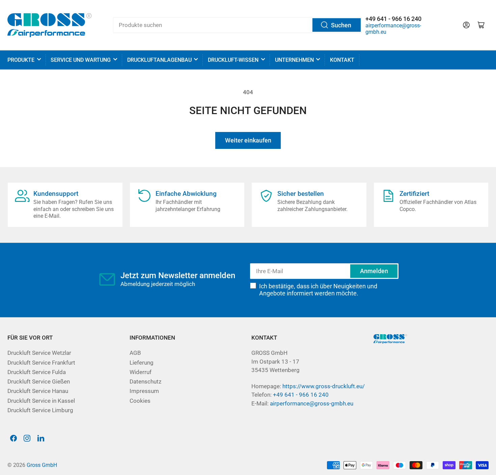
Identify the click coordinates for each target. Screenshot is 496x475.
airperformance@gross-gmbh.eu (311, 403)
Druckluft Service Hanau (37, 391)
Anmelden (374, 270)
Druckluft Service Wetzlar (39, 353)
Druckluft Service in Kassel (41, 401)
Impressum (144, 391)
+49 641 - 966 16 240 (301, 395)
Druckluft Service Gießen (38, 381)
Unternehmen (294, 60)
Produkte (20, 60)
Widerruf (140, 372)
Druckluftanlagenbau (159, 60)
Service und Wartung (81, 60)
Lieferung (142, 363)
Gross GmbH (42, 465)
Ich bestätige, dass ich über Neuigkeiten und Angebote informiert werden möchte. (318, 290)
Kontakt (342, 60)
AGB (135, 353)
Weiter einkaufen (248, 140)
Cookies (140, 401)
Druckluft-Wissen (233, 60)
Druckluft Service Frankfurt (41, 363)
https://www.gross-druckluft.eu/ (323, 386)
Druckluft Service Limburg (40, 410)
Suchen (341, 25)
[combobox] (237, 25)
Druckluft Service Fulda (36, 372)
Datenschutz (145, 381)
